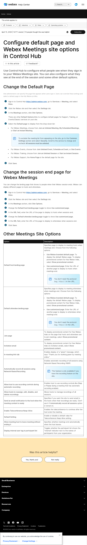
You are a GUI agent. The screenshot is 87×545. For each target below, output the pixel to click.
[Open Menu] (83, 4)
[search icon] (56, 4)
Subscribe (77, 32)
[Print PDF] (67, 32)
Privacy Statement (23, 526)
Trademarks (41, 526)
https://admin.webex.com (36, 102)
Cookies (33, 526)
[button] (76, 4)
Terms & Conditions (9, 526)
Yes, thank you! (32, 460)
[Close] (60, 535)
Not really (55, 460)
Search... (60, 4)
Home (3, 14)
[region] (31, 538)
